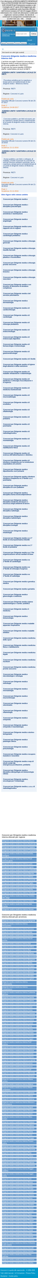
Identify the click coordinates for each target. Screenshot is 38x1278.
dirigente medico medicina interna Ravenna (18, 1165)
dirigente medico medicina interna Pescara (18, 1146)
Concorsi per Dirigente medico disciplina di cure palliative (15, 486)
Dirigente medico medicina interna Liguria (17, 867)
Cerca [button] (33, 34)
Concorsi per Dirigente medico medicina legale (19, 653)
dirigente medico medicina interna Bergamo (18, 960)
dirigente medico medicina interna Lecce (17, 1063)
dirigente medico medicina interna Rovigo (17, 1188)
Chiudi (28, 19)
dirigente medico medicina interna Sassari (18, 1192)
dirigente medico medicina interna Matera (17, 1084)
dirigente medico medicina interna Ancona (18, 929)
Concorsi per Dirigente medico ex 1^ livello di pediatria (17, 546)
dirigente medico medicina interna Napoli (17, 1107)
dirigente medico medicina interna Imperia (18, 1057)
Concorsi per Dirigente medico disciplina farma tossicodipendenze (17, 493)
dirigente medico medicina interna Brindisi (18, 976)
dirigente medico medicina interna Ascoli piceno (17, 939)
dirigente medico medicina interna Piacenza (18, 1149)
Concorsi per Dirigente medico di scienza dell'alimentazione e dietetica (17, 454)
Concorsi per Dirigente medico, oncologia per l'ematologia (15, 780)
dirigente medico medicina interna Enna (17, 1026)
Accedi (30, 40)
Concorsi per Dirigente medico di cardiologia (16, 316)
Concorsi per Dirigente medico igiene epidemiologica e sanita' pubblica (18, 602)
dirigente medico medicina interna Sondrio (18, 1204)
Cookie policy (13, 1276)
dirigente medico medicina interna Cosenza (18, 1013)
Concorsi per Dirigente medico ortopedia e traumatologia (15, 726)
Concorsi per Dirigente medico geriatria (19, 589)
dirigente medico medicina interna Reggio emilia (17, 1175)
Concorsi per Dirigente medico (15, 199)
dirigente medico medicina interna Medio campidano (17, 1088)
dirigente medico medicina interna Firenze (18, 1036)
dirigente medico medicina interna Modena (18, 1099)
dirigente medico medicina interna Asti (16, 944)
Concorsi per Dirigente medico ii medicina (16, 610)
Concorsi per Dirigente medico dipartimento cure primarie (15, 470)
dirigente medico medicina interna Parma (17, 1132)
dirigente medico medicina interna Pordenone (19, 1159)
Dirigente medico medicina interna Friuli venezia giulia (17, 860)
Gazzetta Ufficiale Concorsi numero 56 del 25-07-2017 (18, 101)
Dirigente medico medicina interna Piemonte (18, 880)
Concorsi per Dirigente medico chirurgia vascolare (19, 278)
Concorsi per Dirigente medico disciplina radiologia (15, 510)
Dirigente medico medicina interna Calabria (18, 847)
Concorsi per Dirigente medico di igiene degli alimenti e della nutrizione (19, 365)
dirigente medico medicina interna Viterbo (17, 1263)
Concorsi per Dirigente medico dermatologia (15, 301)
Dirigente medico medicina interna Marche (18, 873)
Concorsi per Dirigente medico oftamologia (15, 711)
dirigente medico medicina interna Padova (18, 1125)
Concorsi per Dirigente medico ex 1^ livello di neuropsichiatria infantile (17, 539)
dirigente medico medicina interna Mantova (18, 1076)
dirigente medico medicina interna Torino (17, 1217)
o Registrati (31, 44)
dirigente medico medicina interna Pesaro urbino (17, 1142)
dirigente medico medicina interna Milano (17, 1096)
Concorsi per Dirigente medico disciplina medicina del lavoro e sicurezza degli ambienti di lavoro (16, 501)
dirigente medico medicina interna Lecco (17, 1066)
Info (22, 19)
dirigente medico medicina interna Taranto (18, 1208)
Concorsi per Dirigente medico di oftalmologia (16, 410)
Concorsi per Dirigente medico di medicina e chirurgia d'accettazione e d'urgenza (18, 380)
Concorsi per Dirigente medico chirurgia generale (19, 242)
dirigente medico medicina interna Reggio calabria (17, 1170)
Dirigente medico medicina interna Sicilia (17, 889)
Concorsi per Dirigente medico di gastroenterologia (16, 352)
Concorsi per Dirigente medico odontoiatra (15, 704)
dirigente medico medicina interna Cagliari (18, 979)
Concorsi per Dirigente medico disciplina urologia (15, 524)
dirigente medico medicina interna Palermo (18, 1128)
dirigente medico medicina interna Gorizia (17, 1054)
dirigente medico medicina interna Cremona (18, 1016)
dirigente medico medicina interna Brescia (18, 972)
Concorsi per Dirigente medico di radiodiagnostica (16, 432)
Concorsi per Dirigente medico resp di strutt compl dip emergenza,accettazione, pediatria (18, 763)
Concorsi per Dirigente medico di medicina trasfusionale (16, 388)
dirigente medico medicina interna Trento (17, 1224)
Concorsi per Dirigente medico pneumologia (15, 747)
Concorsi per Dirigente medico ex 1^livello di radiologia (16, 575)
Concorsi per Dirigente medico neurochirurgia (15, 697)
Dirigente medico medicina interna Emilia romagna (17, 854)
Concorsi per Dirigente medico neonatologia (15, 689)
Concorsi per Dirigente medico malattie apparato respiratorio (18, 624)
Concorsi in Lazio (17, 94)
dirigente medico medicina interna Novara (17, 1110)
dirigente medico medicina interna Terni (17, 1214)
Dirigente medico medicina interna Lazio (17, 864)
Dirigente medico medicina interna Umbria (18, 901)
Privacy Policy (30, 1273)
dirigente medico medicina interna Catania (18, 1000)
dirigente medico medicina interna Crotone (18, 1020)
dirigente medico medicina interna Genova (18, 1050)
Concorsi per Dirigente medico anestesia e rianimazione (15, 213)
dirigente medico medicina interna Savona (18, 1195)
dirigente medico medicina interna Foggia (17, 1039)
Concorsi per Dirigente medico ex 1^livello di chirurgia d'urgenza (16, 568)
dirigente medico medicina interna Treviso (17, 1227)
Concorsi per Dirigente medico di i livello (19, 359)
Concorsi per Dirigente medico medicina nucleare (19, 660)
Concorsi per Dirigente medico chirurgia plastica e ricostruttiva (19, 256)
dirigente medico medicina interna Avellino (18, 947)
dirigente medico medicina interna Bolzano (18, 969)
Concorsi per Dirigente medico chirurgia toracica (19, 271)
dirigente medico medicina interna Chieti (17, 1007)
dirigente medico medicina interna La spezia (18, 1060)
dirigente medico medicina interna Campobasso (15, 988)
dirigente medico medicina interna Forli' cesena (17, 1043)
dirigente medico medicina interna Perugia (18, 1138)
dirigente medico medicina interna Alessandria (15, 925)
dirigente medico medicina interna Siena (17, 1198)
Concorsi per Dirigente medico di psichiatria (16, 425)
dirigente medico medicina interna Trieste (17, 1230)
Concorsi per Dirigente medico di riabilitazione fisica (16, 447)
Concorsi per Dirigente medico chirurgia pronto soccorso (19, 263)
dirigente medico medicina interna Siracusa (18, 1201)
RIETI (13, 89)
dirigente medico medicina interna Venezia (18, 1240)
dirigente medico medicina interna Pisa (16, 1153)
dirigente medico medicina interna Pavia (17, 1135)
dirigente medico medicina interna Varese (17, 1236)
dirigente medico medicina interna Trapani (18, 1220)
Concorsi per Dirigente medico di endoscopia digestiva (16, 338)
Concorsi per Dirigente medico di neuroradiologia (16, 396)
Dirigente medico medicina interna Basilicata (19, 844)
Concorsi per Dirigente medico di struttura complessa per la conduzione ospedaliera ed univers (18, 462)
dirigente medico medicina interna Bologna (18, 966)
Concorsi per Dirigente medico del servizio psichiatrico (17, 294)
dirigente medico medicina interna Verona (17, 1251)
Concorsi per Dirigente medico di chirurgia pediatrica (16, 323)
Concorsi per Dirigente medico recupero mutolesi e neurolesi (19, 755)
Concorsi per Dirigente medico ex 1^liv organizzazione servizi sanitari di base (18, 553)
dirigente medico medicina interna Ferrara (17, 1032)
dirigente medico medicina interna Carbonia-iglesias (18, 993)
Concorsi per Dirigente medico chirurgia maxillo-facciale (19, 249)
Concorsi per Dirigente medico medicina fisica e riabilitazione (19, 646)
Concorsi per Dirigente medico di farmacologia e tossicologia (16, 345)
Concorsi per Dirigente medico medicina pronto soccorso (19, 668)
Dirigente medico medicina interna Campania (19, 850)
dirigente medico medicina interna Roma (17, 1185)
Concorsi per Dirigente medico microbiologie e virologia (15, 675)
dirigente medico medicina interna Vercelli (18, 1248)
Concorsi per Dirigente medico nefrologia (15, 682)
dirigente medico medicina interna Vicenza (18, 1259)
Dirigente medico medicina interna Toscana (18, 893)
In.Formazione (19, 1273)
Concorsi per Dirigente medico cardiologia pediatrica (15, 234)
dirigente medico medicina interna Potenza (18, 1162)
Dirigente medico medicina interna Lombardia (19, 870)
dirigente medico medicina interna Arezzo (17, 935)
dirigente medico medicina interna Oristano (18, 1122)
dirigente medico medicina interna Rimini (17, 1182)
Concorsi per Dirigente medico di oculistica (16, 403)
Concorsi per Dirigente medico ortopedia (15, 718)
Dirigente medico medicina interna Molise (17, 877)
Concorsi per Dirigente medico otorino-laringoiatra (18, 733)
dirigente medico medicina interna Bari (16, 950)
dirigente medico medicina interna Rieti (16, 1179)
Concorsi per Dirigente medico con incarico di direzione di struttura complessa (17, 286)
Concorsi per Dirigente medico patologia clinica (15, 740)
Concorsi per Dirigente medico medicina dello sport (19, 639)
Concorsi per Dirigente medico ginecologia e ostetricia (15, 595)
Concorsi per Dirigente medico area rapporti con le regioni (17, 227)
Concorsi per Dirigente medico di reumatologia (16, 439)
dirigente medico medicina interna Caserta (18, 997)
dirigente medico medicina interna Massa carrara (17, 1080)
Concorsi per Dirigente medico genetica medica (19, 582)
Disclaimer (4, 1276)
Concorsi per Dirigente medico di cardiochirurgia (16, 309)
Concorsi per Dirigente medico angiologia (15, 220)
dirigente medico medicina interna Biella (17, 963)
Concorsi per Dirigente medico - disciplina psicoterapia (16, 205)
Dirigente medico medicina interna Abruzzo (18, 841)
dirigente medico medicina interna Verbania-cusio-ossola (18, 1244)
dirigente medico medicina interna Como (17, 1010)
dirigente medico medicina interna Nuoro (17, 1114)
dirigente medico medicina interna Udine (17, 1233)
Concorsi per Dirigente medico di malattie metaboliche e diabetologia (17, 372)
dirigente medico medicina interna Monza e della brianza (18, 1103)
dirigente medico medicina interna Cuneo (17, 1023)
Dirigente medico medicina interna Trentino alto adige (18, 897)
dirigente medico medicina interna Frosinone (19, 1047)
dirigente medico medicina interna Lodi (16, 1070)
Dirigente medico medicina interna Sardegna (19, 886)
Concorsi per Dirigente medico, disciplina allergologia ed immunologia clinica (18, 772)
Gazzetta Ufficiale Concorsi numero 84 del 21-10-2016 (18, 142)
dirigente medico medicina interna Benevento (19, 956)
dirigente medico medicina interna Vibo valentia (16, 1255)
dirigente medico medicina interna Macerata (18, 1073)
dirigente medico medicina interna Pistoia (17, 1156)
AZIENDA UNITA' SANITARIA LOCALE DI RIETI (19, 73)
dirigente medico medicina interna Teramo (18, 1211)
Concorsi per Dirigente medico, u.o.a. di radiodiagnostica (19, 787)
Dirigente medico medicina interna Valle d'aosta (17, 905)
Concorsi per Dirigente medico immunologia (15, 617)
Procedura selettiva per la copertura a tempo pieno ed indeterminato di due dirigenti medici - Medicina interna (17, 82)
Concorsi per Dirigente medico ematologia (15, 531)
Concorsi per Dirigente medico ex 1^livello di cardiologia (16, 560)
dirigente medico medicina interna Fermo (17, 1029)
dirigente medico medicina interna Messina (18, 1093)
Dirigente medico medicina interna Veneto (18, 909)
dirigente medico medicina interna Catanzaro (19, 1004)
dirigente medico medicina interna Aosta (17, 932)
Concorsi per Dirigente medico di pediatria (16, 418)
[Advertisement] (19, 812)
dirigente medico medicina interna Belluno (18, 953)
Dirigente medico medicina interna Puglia (17, 883)
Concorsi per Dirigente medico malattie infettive (18, 631)
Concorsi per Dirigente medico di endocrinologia (16, 330)
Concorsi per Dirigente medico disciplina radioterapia (15, 517)
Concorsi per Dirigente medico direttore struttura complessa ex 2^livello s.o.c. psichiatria (19, 478)
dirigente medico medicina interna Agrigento (18, 921)
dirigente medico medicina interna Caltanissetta (15, 983)
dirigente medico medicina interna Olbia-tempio (17, 1118)
